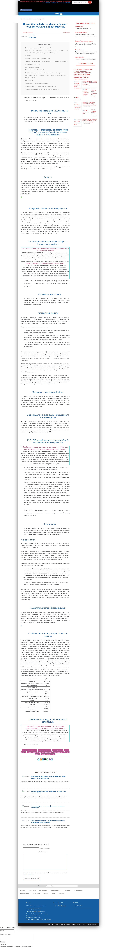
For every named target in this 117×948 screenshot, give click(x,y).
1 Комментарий (86, 85)
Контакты (28, 913)
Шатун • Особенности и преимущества (37, 58)
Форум (53, 893)
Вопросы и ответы (56, 890)
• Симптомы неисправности (82, 76)
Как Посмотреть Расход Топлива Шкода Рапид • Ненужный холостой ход (89, 104)
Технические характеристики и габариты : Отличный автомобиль (46, 61)
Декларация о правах (54, 924)
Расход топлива (66, 32)
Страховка (62, 893)
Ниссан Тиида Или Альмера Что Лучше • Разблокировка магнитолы (89, 83)
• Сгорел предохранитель (81, 77)
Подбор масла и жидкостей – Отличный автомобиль (42, 89)
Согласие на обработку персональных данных (36, 919)
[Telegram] (52, 759)
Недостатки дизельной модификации (37, 83)
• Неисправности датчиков (82, 74)
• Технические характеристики (83, 69)
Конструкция (29, 80)
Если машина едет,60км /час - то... (83, 28)
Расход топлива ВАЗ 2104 (93, 111)
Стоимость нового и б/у (33, 64)
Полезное (22, 890)
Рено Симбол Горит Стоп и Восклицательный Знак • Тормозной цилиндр (89, 121)
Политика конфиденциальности (33, 917)
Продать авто (43, 890)
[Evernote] (47, 759)
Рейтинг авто (36, 893)
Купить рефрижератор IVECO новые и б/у (38, 48)
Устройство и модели (32, 67)
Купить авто (32, 890)
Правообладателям (91, 924)
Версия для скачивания (28, 32)
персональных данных (28, 874)
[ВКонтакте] (96, 2)
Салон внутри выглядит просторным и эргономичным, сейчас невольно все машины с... (86, 36)
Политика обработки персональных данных (73, 924)
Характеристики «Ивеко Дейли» (35, 70)
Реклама (49, 919)
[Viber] (50, 759)
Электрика (67, 890)
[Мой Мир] (43, 759)
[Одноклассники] (41, 759)
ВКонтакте (63, 905)
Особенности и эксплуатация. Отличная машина (40, 86)
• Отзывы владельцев (80, 71)
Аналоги (27, 55)
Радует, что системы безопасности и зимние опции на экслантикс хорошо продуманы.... (86, 52)
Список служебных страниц (41, 913)
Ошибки (46, 893)
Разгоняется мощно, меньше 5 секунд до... (85, 59)
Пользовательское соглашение (33, 915)
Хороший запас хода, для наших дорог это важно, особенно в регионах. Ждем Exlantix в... (85, 45)
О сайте (33, 913)
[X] (45, 759)
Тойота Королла (78, 890)
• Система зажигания (80, 79)
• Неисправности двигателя (82, 72)
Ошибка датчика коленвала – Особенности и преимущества (44, 73)
